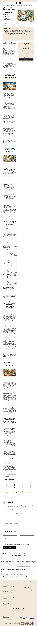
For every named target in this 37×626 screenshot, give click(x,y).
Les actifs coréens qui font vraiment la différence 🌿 (15, 33)
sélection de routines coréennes (23, 566)
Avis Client (12, 584)
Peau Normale (5, 591)
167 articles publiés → (10, 509)
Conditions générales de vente (23, 624)
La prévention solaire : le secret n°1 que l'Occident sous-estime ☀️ (17, 30)
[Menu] (3, 3)
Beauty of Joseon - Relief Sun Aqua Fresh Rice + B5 (30, 490)
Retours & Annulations (13, 600)
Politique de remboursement (29, 622)
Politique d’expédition (25, 623)
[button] (29, 3)
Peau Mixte (5, 588)
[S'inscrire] (30, 590)
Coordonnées (32, 623)
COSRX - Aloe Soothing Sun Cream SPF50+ (14, 490)
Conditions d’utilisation (17, 623)
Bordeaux (20, 584)
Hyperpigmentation (6, 600)
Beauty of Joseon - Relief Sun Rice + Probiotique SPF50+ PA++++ (6, 490)
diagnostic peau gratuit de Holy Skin (9, 468)
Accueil (4, 5)
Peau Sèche (5, 593)
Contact (12, 597)
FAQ (11, 592)
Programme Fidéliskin (13, 587)
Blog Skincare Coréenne (9, 5)
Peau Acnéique (5, 584)
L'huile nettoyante (6, 324)
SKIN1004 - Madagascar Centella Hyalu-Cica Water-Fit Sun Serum (22, 490)
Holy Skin (16, 622)
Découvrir (26, 59)
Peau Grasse (5, 586)
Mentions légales (31, 624)
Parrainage (13, 590)
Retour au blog (19, 513)
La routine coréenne (7, 165)
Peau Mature (5, 596)
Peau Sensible (5, 598)
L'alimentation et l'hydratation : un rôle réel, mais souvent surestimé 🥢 (19, 36)
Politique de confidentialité (9, 623)
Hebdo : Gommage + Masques (6, 604)
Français (5, 618)
